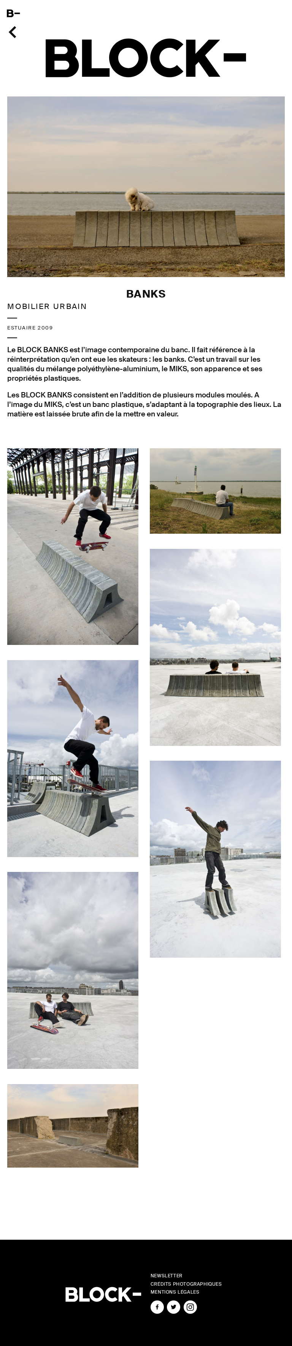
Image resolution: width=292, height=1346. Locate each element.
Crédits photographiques (186, 1284)
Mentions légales (175, 1292)
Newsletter (166, 1276)
